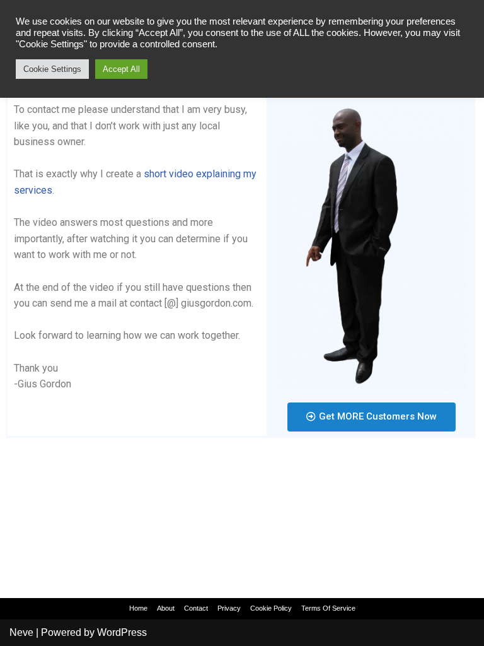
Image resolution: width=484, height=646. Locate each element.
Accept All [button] (121, 69)
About (166, 608)
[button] (371, 417)
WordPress (122, 632)
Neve (21, 632)
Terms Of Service (328, 608)
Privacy (229, 608)
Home (138, 608)
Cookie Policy (271, 608)
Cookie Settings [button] (52, 69)
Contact (196, 608)
